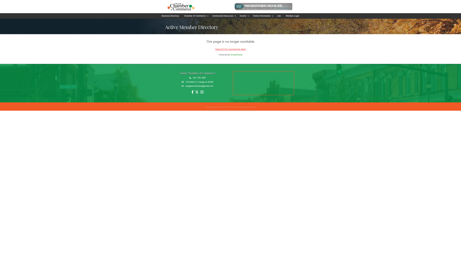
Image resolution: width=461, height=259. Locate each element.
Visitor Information (261, 16)
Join (279, 16)
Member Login (292, 16)
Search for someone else (230, 49)
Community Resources (222, 16)
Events (243, 16)
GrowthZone (236, 54)
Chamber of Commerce (195, 16)
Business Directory (170, 16)
